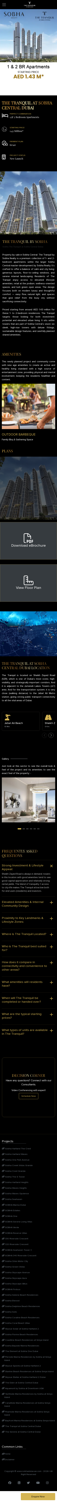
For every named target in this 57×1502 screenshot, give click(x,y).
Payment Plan (16, 141)
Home (7, 1454)
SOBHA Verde (12, 1227)
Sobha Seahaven (13, 1199)
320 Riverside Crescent (16, 1244)
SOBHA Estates (12, 1210)
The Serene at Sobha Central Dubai (23, 1432)
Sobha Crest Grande (15, 1171)
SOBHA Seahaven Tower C (18, 1250)
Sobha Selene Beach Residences (21, 1295)
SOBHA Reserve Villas (16, 1233)
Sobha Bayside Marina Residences (22, 1345)
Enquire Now (38, 1496)
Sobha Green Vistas (15, 1267)
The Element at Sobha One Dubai (21, 1351)
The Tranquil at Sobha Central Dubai (23, 1426)
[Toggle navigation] (4, 4)
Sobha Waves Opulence (17, 1193)
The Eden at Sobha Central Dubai (21, 1382)
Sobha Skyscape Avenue (17, 1272)
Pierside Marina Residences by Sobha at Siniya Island (27, 1359)
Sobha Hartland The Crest (18, 1148)
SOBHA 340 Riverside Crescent (20, 1255)
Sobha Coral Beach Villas (17, 1323)
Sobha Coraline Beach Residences (22, 1317)
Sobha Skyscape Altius (16, 1283)
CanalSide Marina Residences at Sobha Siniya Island (27, 1404)
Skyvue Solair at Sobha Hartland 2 (22, 1329)
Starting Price (17, 127)
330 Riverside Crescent (16, 1238)
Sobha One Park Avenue (17, 1160)
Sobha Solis (11, 1312)
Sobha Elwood (12, 1300)
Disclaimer (10, 1459)
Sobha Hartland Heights (16, 1182)
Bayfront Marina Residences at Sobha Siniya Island (30, 1420)
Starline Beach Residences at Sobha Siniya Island (29, 1371)
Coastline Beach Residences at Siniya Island (26, 1340)
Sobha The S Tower (15, 1177)
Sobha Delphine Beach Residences (22, 1306)
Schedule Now (28, 1096)
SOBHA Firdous (12, 1289)
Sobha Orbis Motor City (16, 1261)
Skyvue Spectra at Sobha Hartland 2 (23, 1366)
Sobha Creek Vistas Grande (19, 1165)
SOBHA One (11, 1216)
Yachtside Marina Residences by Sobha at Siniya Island (28, 1396)
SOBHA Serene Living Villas (18, 1221)
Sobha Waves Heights (16, 1188)
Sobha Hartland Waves (16, 1154)
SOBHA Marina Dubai (15, 1205)
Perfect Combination (20, 114)
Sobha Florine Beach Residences (21, 1334)
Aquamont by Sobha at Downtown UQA (24, 1388)
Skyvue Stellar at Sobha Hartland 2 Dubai (25, 1377)
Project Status (17, 155)
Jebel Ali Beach (13, 723)
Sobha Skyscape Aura (16, 1278)
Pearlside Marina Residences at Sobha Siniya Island (26, 1413)
